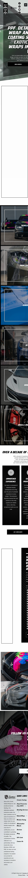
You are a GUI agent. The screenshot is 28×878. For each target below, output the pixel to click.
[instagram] (19, 6)
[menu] (25, 4)
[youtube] (19, 9)
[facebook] (19, 3)
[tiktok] (19, 12)
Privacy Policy (21, 875)
